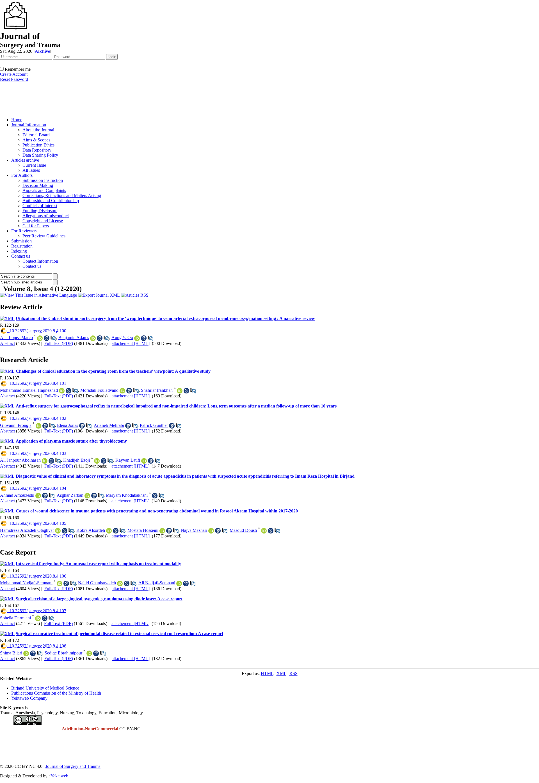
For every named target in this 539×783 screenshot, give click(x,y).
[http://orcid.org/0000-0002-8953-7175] (38, 426)
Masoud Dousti (243, 530)
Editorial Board (36, 134)
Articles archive (25, 160)
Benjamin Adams (73, 337)
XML (281, 673)
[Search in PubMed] (53, 338)
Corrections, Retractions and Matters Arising (61, 195)
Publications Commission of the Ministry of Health (56, 693)
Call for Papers (35, 225)
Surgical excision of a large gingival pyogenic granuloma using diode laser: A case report (99, 598)
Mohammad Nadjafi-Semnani (26, 582)
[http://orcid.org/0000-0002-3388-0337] (211, 531)
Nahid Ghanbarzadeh (97, 582)
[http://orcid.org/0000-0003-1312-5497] (93, 338)
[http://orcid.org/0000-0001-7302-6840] (122, 390)
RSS (293, 673)
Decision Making (37, 185)
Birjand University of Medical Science (45, 688)
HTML (267, 673)
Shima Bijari (11, 653)
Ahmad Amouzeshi (17, 495)
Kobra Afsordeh (90, 530)
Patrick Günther (154, 425)
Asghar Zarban (70, 495)
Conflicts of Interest (39, 205)
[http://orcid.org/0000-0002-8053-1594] (44, 461)
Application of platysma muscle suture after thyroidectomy (71, 441)
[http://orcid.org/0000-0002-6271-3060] (38, 495)
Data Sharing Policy (40, 155)
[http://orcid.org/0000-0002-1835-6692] (264, 531)
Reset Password (14, 79)
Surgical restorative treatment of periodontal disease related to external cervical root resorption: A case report (119, 633)
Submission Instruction (42, 180)
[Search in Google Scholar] (46, 338)
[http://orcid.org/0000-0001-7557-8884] (87, 495)
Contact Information (40, 261)
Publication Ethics (38, 145)
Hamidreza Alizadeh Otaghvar (27, 530)
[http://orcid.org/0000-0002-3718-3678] (97, 461)
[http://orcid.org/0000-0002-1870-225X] (144, 461)
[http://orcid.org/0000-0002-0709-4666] (109, 531)
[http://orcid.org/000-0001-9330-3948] (40, 338)
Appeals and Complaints (44, 190)
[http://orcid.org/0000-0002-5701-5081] (26, 653)
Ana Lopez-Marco (16, 337)
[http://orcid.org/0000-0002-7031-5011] (59, 583)
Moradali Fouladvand (99, 390)
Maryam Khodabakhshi (127, 495)
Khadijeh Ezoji (76, 460)
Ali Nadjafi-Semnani (156, 582)
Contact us (20, 256)
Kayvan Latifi (127, 460)
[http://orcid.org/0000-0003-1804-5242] (89, 653)
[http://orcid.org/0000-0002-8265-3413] (162, 531)
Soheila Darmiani (15, 617)
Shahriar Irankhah (157, 390)
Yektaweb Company (29, 698)
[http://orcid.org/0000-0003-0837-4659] (179, 390)
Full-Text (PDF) (58, 343)
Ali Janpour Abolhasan (20, 460)
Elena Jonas (67, 425)
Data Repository (36, 150)
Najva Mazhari (194, 530)
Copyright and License (42, 220)
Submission (21, 241)
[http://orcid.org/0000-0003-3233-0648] (38, 618)
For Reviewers (24, 230)
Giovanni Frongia (15, 425)
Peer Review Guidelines (43, 235)
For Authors (22, 175)
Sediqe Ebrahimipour (63, 653)
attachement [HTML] (131, 343)
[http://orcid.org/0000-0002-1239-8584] (120, 583)
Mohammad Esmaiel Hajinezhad (29, 390)
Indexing (19, 251)
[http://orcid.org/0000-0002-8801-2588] (179, 583)
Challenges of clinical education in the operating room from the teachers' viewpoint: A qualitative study (113, 371)
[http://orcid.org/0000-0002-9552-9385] (58, 531)
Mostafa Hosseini (142, 530)
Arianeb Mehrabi (109, 425)
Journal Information (28, 124)
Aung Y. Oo (122, 337)
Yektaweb (59, 775)
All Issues (31, 170)
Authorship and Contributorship (50, 200)
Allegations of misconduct (45, 215)
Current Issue (34, 165)
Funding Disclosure (39, 210)
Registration (22, 246)
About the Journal (38, 129)
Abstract (7, 343)
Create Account (14, 74)
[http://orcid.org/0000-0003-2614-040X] (137, 338)
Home (16, 119)
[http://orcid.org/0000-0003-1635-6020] (62, 390)
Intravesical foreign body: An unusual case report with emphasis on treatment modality (98, 563)
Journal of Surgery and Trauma (73, 766)
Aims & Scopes (36, 140)
